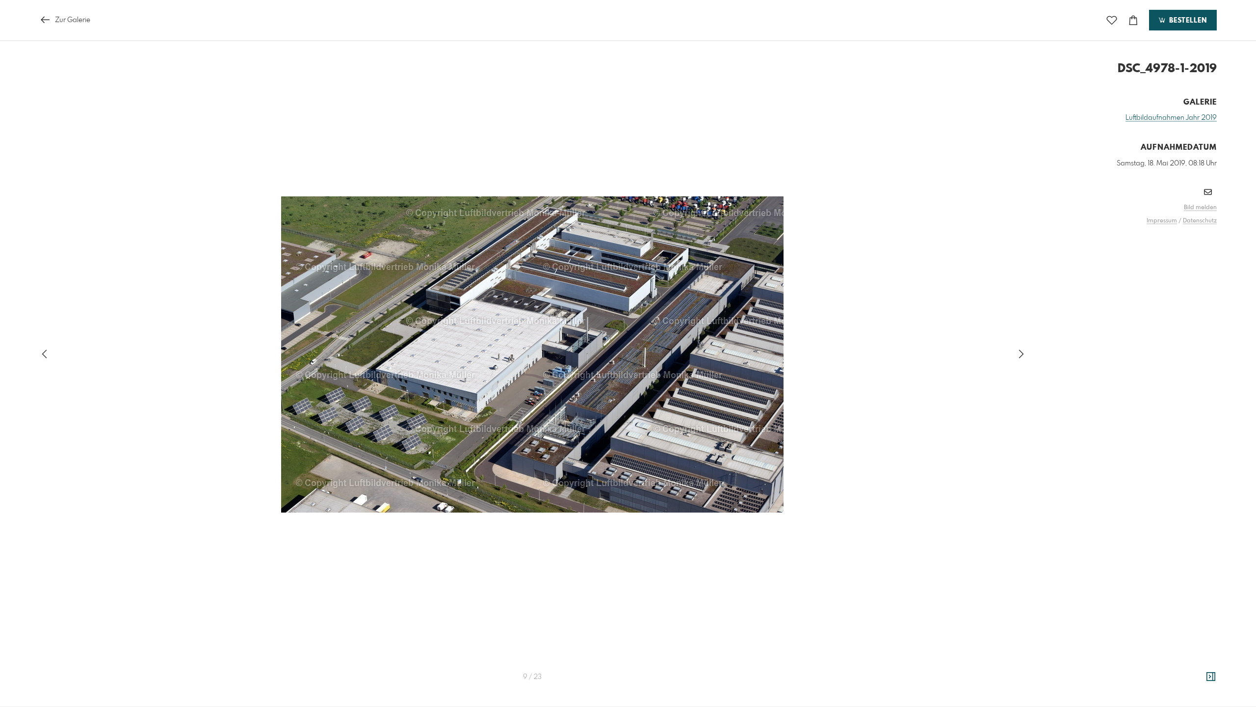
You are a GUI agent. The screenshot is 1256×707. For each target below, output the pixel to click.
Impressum (1162, 221)
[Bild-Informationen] (1211, 677)
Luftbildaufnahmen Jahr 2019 (1171, 117)
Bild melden (1200, 208)
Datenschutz (1200, 221)
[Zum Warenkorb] (1133, 20)
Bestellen (1187, 20)
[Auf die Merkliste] (1112, 20)
